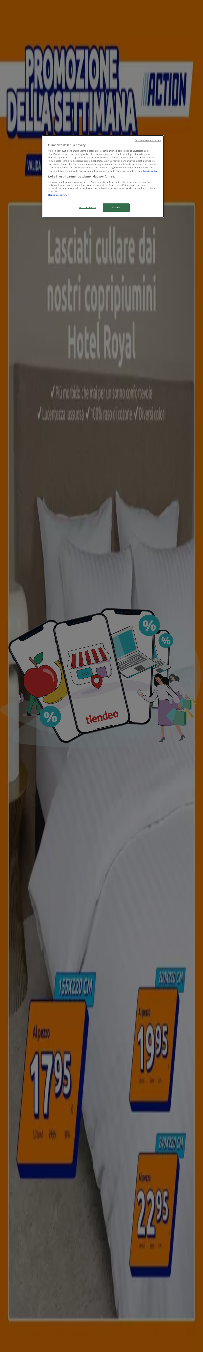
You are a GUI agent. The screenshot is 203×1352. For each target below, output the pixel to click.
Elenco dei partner (58, 194)
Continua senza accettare (148, 140)
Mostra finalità (87, 207)
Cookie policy (150, 170)
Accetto (116, 207)
